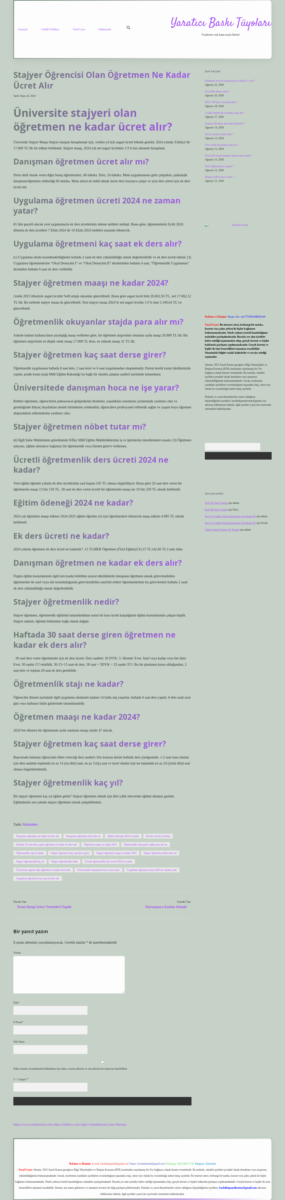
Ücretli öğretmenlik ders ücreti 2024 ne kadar (108, 861)
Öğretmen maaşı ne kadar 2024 (100, 844)
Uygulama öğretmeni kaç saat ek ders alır (37, 878)
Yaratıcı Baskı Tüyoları (221, 23)
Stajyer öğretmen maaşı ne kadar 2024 (116, 853)
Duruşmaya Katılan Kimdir (166, 907)
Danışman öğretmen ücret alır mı (83, 836)
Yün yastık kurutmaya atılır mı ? (222, 144)
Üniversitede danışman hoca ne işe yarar (98, 870)
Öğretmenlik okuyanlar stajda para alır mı (145, 844)
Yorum (17, 952)
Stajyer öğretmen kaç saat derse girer (70, 853)
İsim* (16, 1002)
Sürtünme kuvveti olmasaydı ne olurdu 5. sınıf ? (230, 80)
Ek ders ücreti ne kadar (158, 836)
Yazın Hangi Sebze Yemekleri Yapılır (44, 907)
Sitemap (120, 1124)
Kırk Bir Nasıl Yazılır (216, 503)
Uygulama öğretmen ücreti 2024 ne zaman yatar (152, 870)
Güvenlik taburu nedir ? (217, 91)
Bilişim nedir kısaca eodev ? (219, 176)
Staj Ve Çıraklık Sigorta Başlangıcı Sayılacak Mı (230, 516)
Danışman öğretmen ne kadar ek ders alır (37, 836)
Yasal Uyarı (79, 29)
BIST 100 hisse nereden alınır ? (221, 102)
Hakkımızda (104, 29)
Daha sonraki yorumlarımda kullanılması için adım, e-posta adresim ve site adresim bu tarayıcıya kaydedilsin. (70, 1068)
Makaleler (30, 824)
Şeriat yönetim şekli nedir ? (219, 134)
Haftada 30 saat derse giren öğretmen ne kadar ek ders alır (46, 844)
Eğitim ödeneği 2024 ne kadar (123, 836)
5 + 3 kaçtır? (20, 1079)
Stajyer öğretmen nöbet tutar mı (160, 853)
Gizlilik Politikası (50, 29)
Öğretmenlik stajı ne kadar (30, 853)
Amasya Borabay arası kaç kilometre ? (225, 123)
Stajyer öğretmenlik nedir (64, 861)
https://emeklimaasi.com (97, 1124)
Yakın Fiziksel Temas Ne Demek (222, 529)
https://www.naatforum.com (33, 1124)
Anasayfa (23, 29)
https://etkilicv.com (66, 1124)
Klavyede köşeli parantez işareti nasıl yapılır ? (229, 155)
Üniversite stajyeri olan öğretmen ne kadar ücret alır (43, 870)
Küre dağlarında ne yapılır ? (219, 166)
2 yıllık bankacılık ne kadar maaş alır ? (225, 112)
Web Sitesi (18, 1041)
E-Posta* (18, 1022)
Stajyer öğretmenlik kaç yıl (30, 861)
